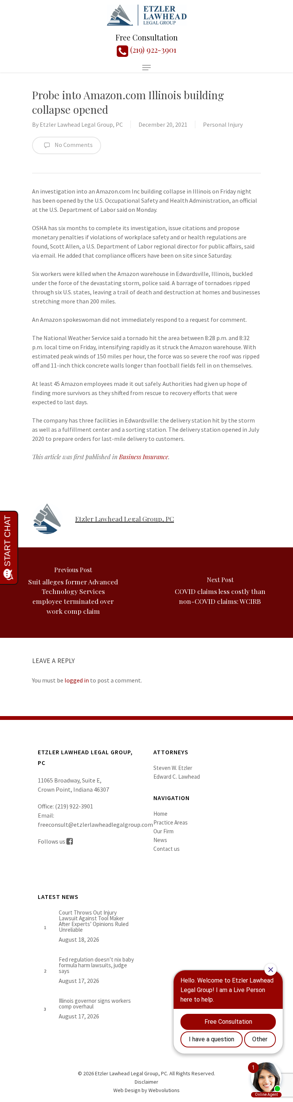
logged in (76, 680)
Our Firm (163, 831)
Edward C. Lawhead (176, 776)
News (160, 840)
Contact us (166, 849)
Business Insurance (143, 457)
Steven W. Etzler (172, 768)
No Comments (73, 144)
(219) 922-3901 (152, 49)
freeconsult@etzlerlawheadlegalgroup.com (95, 824)
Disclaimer (146, 1081)
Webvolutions (164, 1090)
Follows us (52, 841)
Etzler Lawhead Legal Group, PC (81, 124)
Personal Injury (223, 124)
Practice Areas (170, 822)
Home (160, 813)
